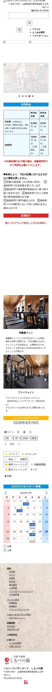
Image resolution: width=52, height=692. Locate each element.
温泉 (9, 568)
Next (45, 77)
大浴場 (12, 571)
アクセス (11, 626)
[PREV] (6, 493)
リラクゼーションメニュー (21, 591)
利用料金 (13, 603)
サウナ (12, 575)
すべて (33, 469)
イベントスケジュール (19, 609)
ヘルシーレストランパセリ (19, 614)
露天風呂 (13, 584)
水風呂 (12, 578)
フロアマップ (13, 629)
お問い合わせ (15, 646)
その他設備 (14, 594)
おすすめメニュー (17, 618)
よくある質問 (15, 643)
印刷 (9, 476)
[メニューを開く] (19, 30)
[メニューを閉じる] (29, 23)
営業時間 (11, 623)
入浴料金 (13, 588)
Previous (7, 77)
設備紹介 (13, 606)
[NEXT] (46, 493)
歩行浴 (12, 581)
